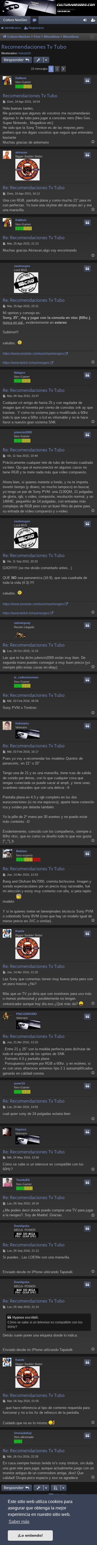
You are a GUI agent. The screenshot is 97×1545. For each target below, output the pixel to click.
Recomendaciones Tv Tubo (33, 46)
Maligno (19, 372)
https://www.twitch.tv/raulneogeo (26, 363)
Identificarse (13, 27)
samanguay (22, 622)
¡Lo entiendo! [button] (30, 1535)
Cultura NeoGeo (15, 20)
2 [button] (57, 68)
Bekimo (21, 851)
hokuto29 (25, 53)
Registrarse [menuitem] (94, 21)
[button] (63, 69)
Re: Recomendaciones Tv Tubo (34, 187)
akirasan (21, 152)
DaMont (20, 78)
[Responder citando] (87, 81)
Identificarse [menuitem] (86, 21)
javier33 (19, 1083)
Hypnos (20, 1129)
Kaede (19, 931)
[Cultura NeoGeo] (48, 8)
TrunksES (23, 1179)
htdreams (22, 723)
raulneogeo (22, 266)
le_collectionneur (26, 677)
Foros (36, 21)
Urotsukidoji (23, 1433)
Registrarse (36, 27)
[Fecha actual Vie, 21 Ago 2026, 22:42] (92, 37)
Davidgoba (21, 1225)
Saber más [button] (19, 1521)
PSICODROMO (26, 1013)
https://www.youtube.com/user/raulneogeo (33, 354)
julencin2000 (23, 432)
